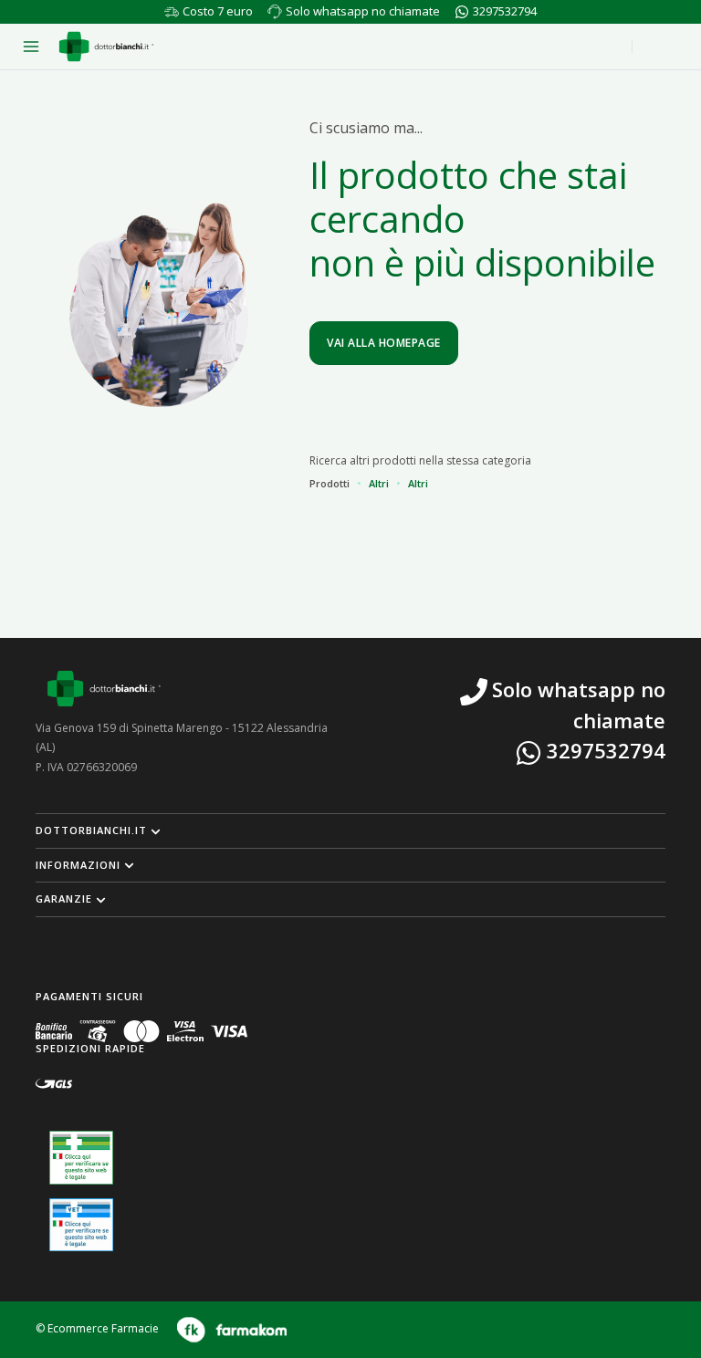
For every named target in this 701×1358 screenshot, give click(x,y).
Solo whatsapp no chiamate (363, 11)
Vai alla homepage (384, 342)
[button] (350, 830)
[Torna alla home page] (106, 46)
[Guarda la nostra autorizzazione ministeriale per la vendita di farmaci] (81, 1158)
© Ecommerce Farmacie (97, 1328)
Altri (379, 483)
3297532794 (505, 11)
